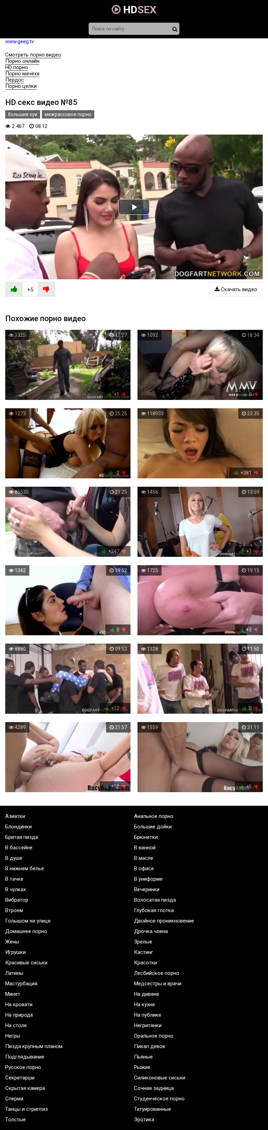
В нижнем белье (24, 868)
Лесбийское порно (156, 973)
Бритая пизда (21, 837)
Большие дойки (153, 827)
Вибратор (16, 900)
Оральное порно (153, 1036)
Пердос (14, 80)
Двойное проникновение (164, 921)
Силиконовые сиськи (159, 1078)
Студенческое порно (159, 1098)
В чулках (15, 889)
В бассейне (18, 847)
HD (138, 9)
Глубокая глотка (154, 910)
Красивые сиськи (26, 963)
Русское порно (23, 1067)
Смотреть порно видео (33, 55)
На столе (16, 1025)
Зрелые (143, 942)
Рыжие (142, 1067)
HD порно (16, 67)
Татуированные (152, 1109)
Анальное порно (153, 816)
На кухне (144, 1004)
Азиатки (15, 816)
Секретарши (20, 1078)
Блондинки (18, 827)
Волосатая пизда (155, 900)
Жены (12, 942)
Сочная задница (154, 1088)
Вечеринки (146, 889)
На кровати (18, 1004)
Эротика (144, 1119)
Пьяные (143, 1057)
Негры (12, 1036)
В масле (143, 858)
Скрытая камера (25, 1088)
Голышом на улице (28, 921)
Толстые (15, 1119)
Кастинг (143, 952)
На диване (146, 994)
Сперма (14, 1098)
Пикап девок (149, 1046)
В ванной (145, 847)
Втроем (14, 910)
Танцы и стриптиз (26, 1109)
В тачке (14, 879)
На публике (147, 1015)
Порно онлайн (22, 61)
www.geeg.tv (19, 41)
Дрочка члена (151, 931)
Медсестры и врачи (157, 983)
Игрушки (15, 952)
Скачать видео (238, 289)
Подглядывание (24, 1057)
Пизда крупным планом (33, 1046)
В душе (13, 858)
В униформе (148, 879)
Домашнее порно (26, 931)
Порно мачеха (22, 73)
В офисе (144, 868)
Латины (14, 973)
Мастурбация (21, 983)
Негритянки (148, 1025)
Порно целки (21, 86)
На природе (19, 1015)
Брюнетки (146, 837)
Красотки (145, 963)
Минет (12, 994)
